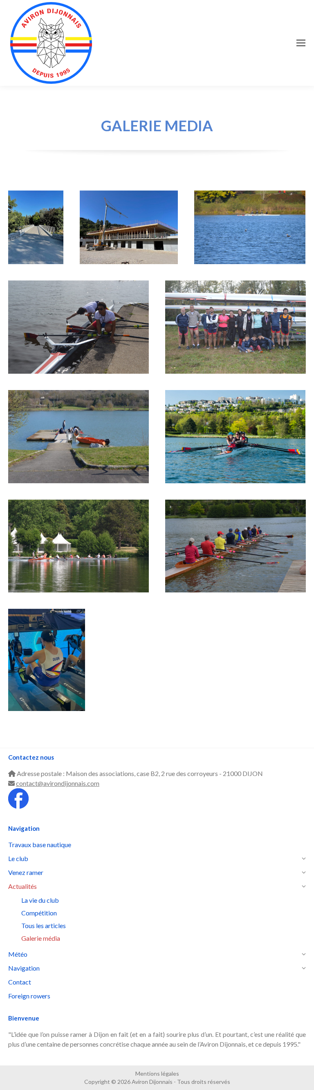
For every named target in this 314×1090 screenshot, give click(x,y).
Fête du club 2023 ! (78, 556)
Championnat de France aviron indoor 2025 (47, 666)
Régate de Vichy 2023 (78, 337)
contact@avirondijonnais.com (57, 783)
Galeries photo (235, 446)
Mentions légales (157, 1073)
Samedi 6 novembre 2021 (250, 237)
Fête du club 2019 (236, 556)
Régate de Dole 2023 (235, 337)
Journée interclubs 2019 (78, 439)
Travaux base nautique (129, 237)
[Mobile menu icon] (301, 43)
